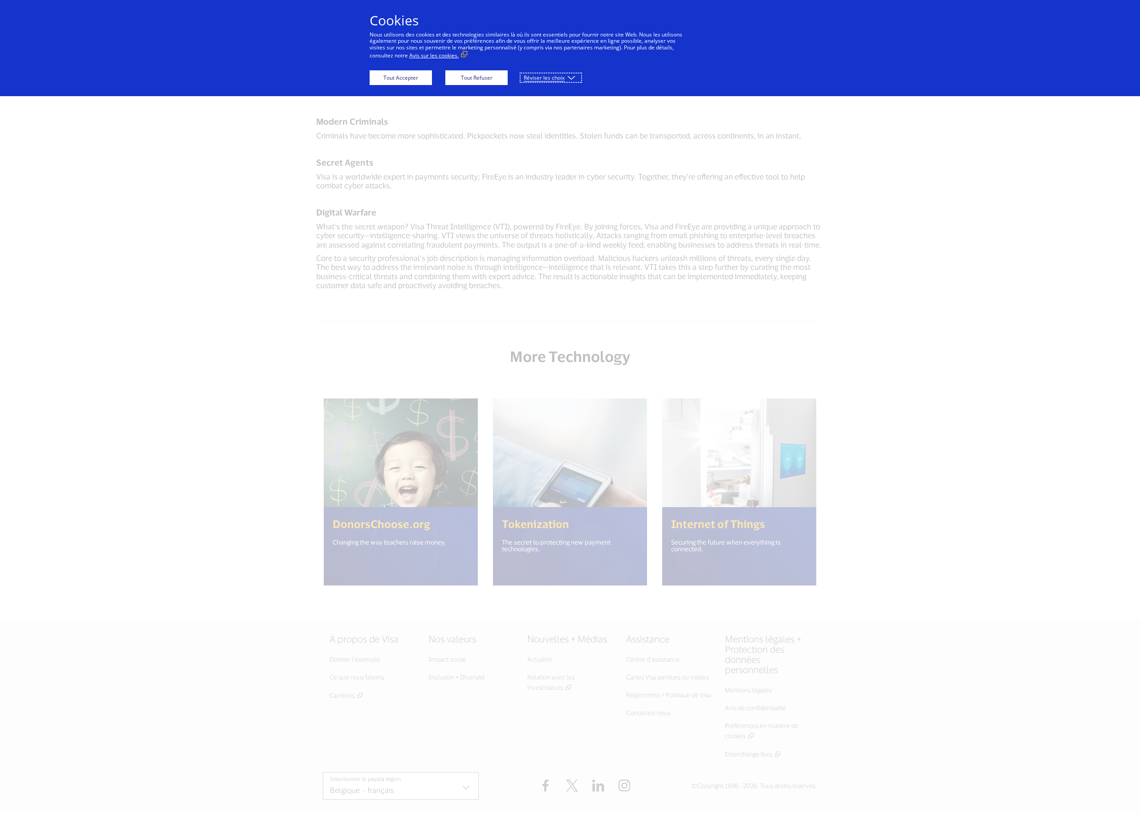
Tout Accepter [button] (400, 77)
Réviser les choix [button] (544, 77)
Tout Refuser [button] (477, 77)
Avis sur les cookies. (434, 55)
